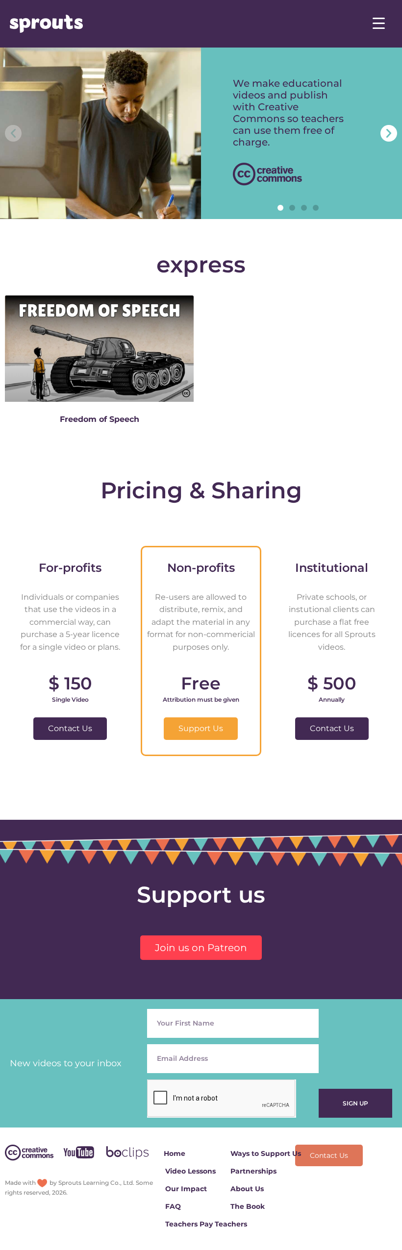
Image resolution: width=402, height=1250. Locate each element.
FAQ (173, 1206)
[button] (280, 208)
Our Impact (186, 1188)
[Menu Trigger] (378, 23)
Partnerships (253, 1171)
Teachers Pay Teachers (206, 1224)
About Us (247, 1188)
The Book (247, 1206)
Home (174, 1153)
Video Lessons (190, 1171)
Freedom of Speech (99, 419)
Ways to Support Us (265, 1153)
